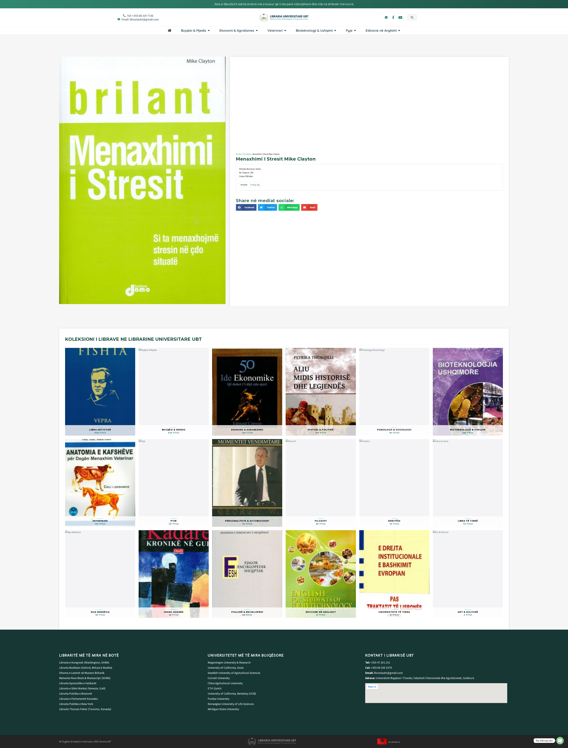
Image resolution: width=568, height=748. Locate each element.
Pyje (349, 30)
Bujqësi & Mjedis (193, 30)
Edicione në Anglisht (381, 30)
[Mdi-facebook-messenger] (386, 17)
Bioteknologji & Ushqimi (314, 30)
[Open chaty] (560, 740)
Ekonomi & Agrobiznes (236, 30)
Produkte (247, 154)
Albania (394, 742)
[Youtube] (400, 17)
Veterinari (275, 30)
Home (238, 154)
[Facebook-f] (393, 17)
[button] (412, 17)
